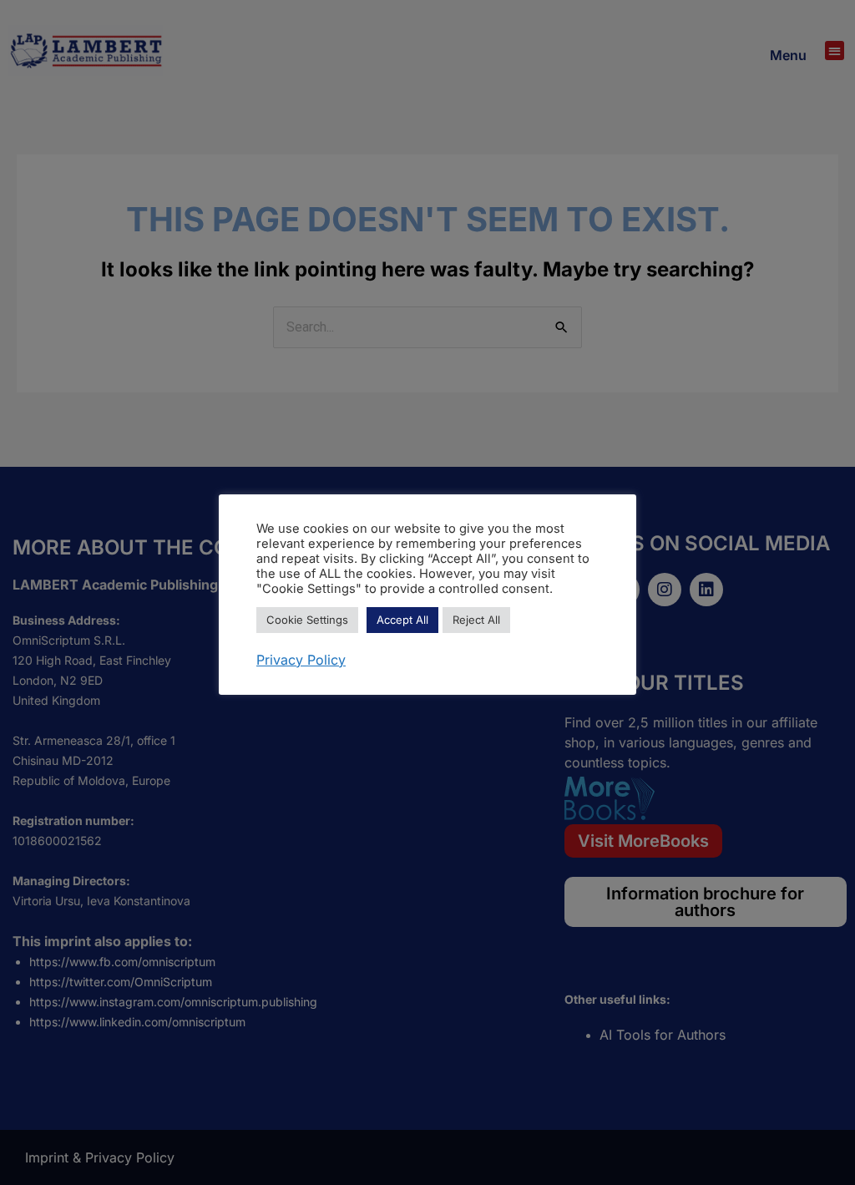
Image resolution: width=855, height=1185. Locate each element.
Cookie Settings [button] (307, 619)
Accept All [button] (402, 619)
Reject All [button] (476, 619)
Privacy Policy (301, 659)
